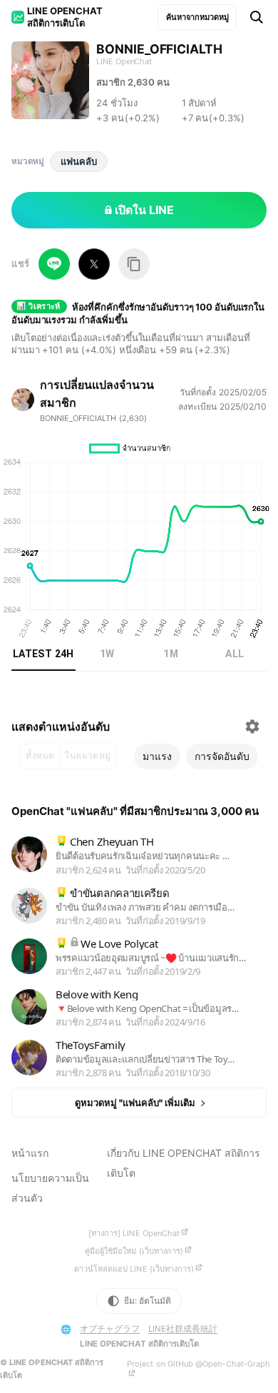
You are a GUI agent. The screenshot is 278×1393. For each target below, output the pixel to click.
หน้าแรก (29, 1153)
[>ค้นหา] (256, 17)
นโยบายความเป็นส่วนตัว (50, 1188)
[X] (94, 264)
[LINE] (54, 264)
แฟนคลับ (79, 161)
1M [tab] (170, 653)
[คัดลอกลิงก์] (134, 264)
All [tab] (234, 653)
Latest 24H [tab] (43, 653)
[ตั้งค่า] (252, 726)
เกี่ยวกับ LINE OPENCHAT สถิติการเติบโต (183, 1163)
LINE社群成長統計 (182, 1329)
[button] (157, 756)
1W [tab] (107, 653)
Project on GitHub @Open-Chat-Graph (198, 1364)
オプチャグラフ (110, 1329)
